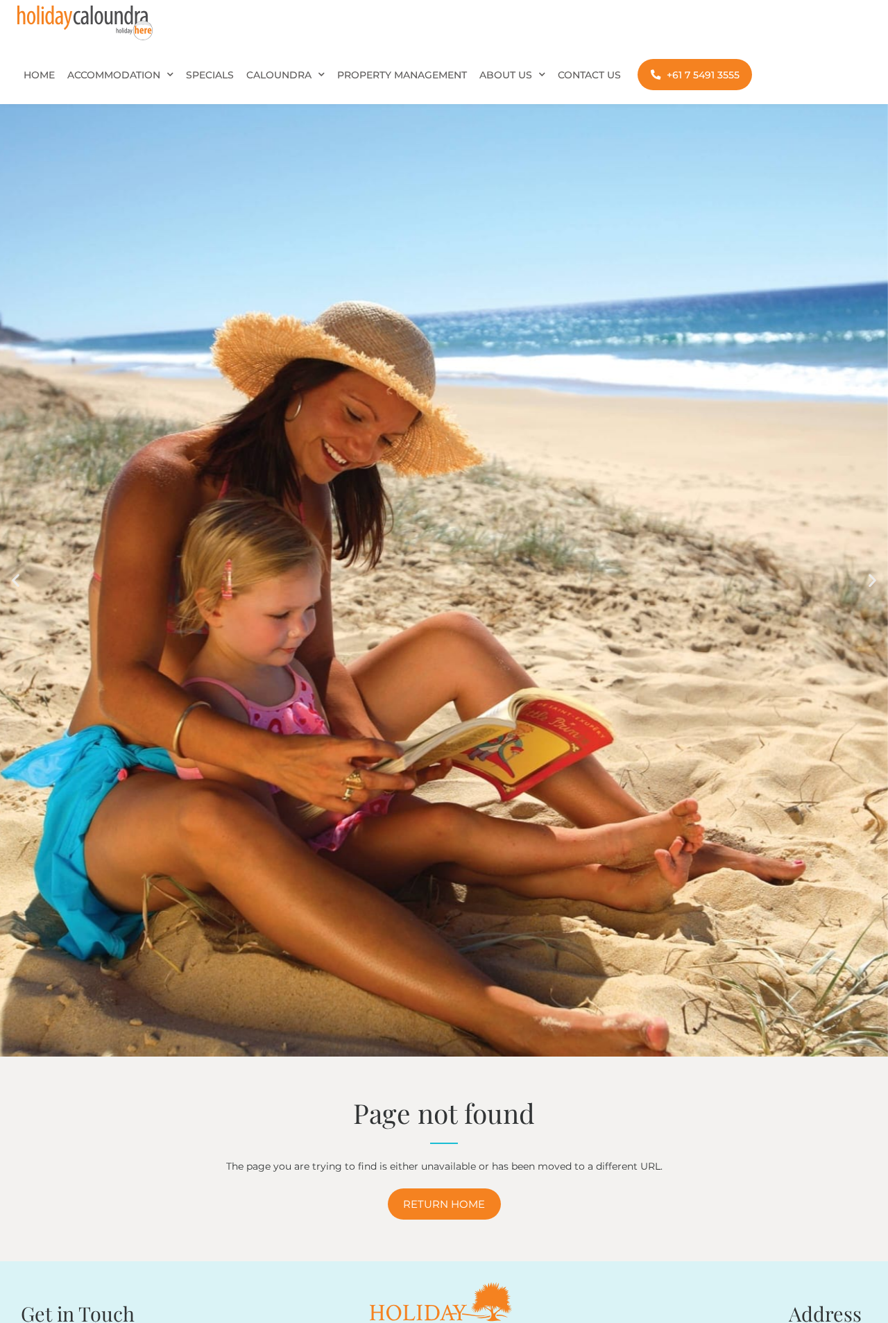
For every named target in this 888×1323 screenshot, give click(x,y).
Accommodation (113, 75)
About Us (505, 75)
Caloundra (278, 75)
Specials (210, 75)
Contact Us (589, 75)
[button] (15, 580)
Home (39, 75)
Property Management (402, 75)
